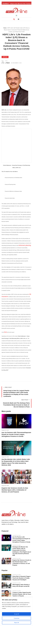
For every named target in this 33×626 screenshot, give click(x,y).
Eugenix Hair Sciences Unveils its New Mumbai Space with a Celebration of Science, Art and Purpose (15, 490)
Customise (16, 618)
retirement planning (25, 245)
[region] (16, 611)
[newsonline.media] (16, 10)
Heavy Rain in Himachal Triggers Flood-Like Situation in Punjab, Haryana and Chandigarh (21, 578)
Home (4, 28)
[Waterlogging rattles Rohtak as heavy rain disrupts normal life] (6, 585)
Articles (5, 57)
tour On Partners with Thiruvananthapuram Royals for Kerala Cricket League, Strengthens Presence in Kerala (16, 434)
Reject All (16, 622)
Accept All (16, 614)
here (5, 332)
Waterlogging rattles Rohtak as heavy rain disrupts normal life (21, 585)
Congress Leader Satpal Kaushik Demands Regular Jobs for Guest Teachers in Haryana (21, 594)
